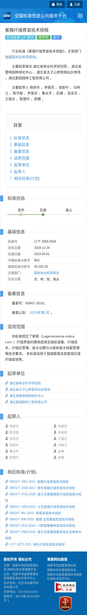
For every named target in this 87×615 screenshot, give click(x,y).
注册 (76, 4)
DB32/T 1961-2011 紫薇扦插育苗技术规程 (39, 481)
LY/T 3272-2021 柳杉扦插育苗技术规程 (37, 544)
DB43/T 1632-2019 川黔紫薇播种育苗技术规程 (42, 525)
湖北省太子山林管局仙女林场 (29, 389)
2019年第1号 (40, 312)
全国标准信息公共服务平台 (40, 16)
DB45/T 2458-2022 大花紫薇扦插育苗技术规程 (42, 507)
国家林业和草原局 (22, 57)
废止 (68, 210)
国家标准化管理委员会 (61, 570)
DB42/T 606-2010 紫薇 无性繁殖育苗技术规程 (41, 519)
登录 (58, 4)
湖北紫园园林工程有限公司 (28, 402)
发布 (21, 210)
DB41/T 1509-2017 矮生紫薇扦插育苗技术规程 (42, 488)
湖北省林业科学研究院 (25, 383)
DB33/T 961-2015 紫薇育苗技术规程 (35, 513)
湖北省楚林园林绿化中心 (26, 396)
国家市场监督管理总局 (61, 565)
